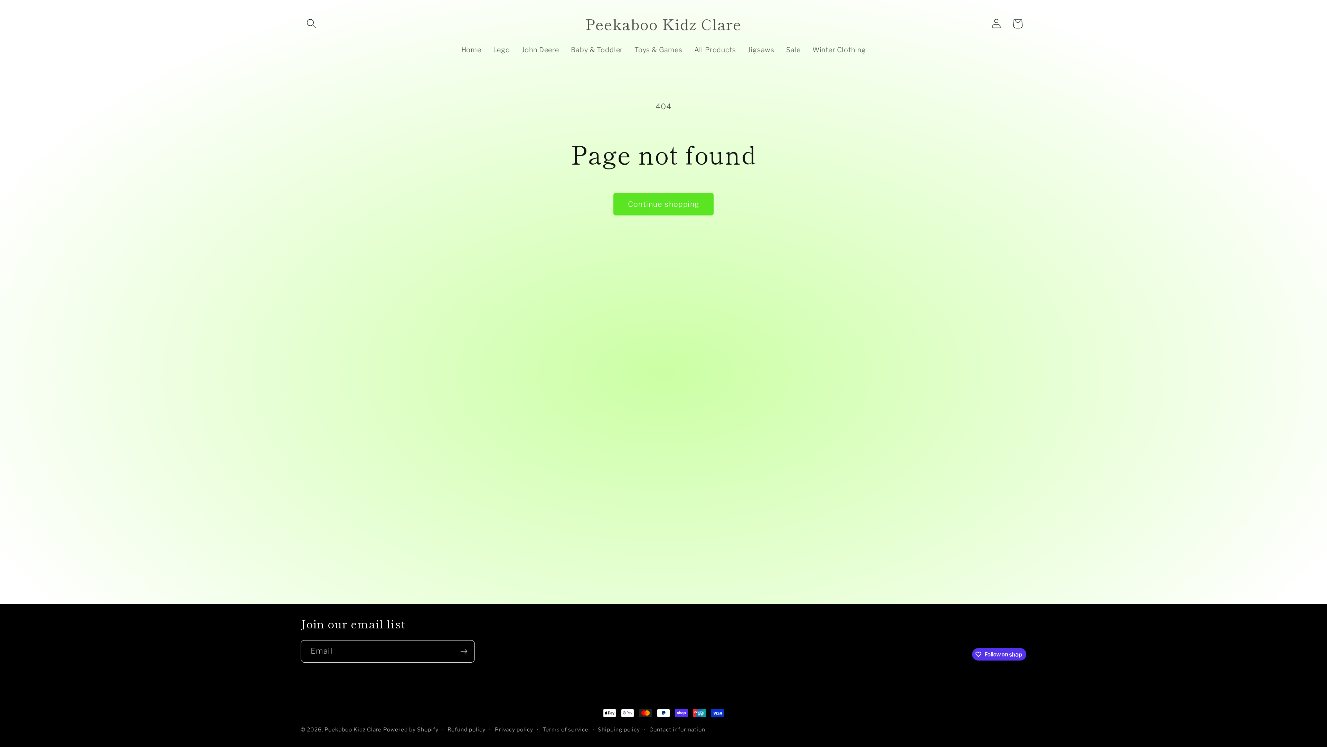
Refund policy (467, 729)
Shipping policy (619, 729)
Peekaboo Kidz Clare (353, 729)
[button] (311, 24)
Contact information (677, 729)
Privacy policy (514, 729)
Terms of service (566, 729)
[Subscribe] (463, 651)
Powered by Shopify (411, 729)
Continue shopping (663, 204)
